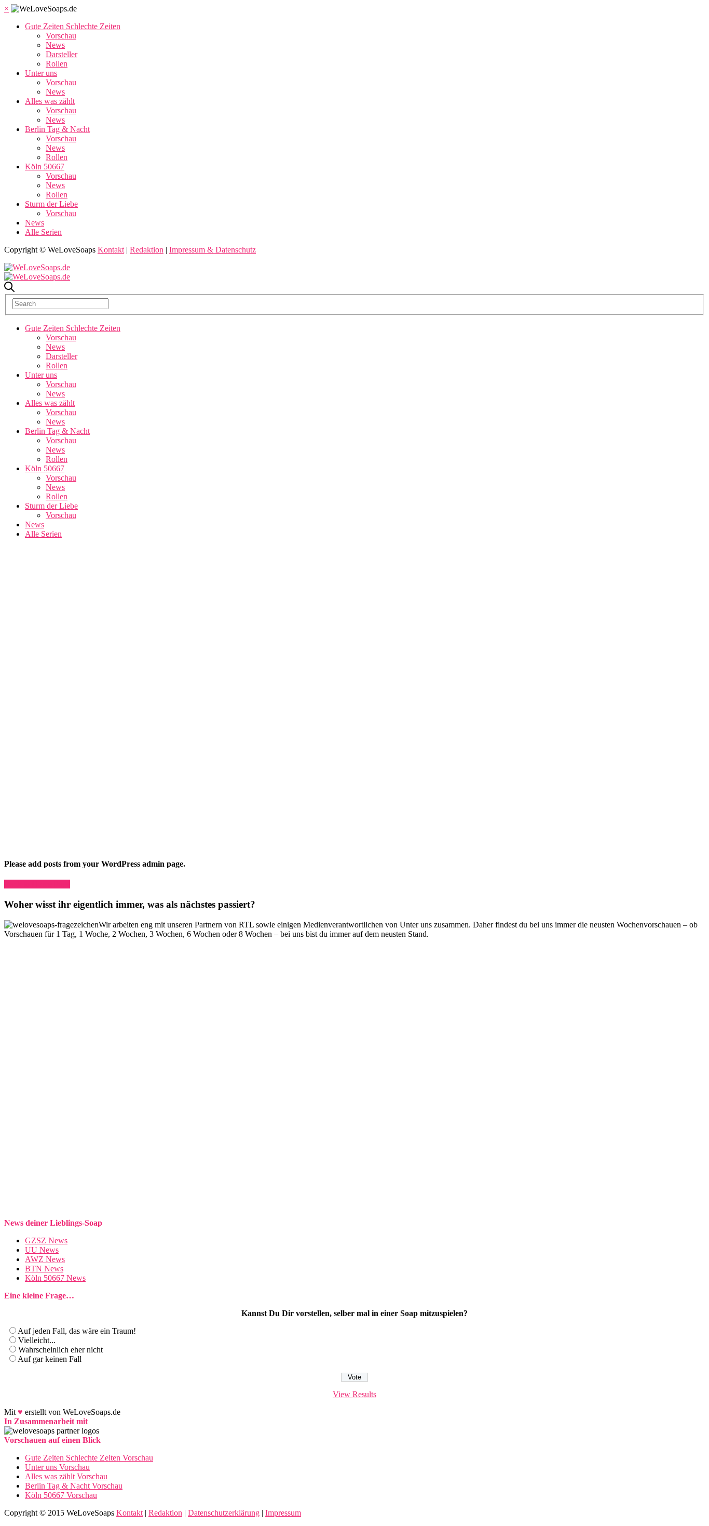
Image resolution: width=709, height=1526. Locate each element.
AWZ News (45, 1259)
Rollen (56, 63)
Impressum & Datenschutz (212, 249)
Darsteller (61, 54)
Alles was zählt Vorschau (66, 1476)
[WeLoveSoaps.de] (37, 267)
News (55, 45)
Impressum (283, 1512)
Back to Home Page (37, 884)
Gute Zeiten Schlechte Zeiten (72, 26)
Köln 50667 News (55, 1277)
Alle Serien (43, 232)
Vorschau (61, 35)
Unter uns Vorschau (57, 1467)
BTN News (44, 1268)
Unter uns (41, 73)
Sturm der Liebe (51, 204)
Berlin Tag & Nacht (57, 129)
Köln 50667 (44, 166)
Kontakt (111, 249)
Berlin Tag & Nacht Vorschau (73, 1485)
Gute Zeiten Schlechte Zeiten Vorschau (89, 1457)
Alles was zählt (50, 101)
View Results (354, 1394)
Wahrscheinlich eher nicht (60, 1349)
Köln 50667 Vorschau (61, 1495)
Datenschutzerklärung (224, 1512)
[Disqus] (354, 1086)
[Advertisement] (354, 620)
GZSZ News (46, 1240)
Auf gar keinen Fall (49, 1359)
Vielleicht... (37, 1340)
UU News (42, 1249)
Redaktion (146, 249)
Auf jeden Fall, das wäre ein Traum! (77, 1330)
